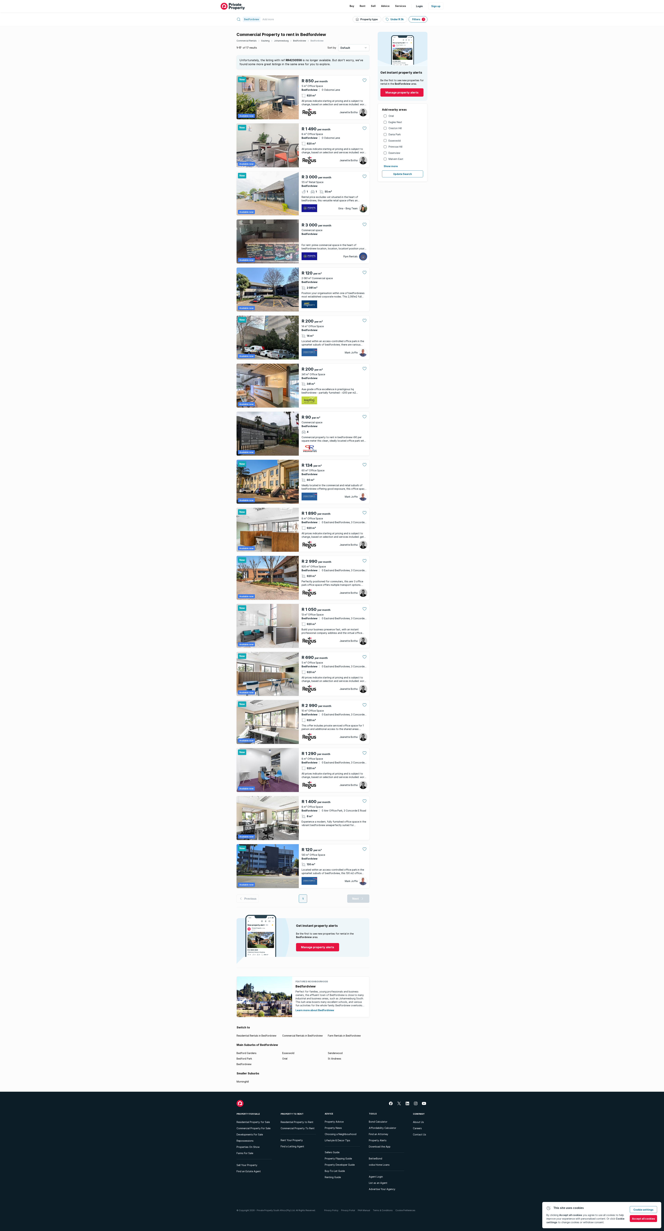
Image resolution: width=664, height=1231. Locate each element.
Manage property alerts (401, 92)
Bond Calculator (378, 1121)
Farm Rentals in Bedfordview (344, 1035)
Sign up (435, 6)
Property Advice (334, 1121)
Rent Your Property (292, 1140)
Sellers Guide (332, 1152)
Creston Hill (395, 128)
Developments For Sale (250, 1134)
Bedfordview (299, 40)
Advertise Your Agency (382, 1189)
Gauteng (265, 40)
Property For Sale (248, 1114)
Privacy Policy (331, 1210)
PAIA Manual (364, 1210)
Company (419, 1114)
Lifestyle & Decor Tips (337, 1140)
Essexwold (395, 140)
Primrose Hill (395, 146)
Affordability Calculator (382, 1127)
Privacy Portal (348, 1210)
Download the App (379, 1146)
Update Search (402, 173)
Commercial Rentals (247, 40)
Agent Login (376, 1176)
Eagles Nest (395, 122)
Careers (417, 1128)
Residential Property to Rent (297, 1122)
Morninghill (243, 1081)
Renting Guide (333, 1177)
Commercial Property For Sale (253, 1128)
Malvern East (396, 158)
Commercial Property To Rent (298, 1128)
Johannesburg (281, 40)
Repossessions (245, 1140)
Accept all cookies (643, 1218)
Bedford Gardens (246, 1053)
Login (419, 6)
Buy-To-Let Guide (335, 1170)
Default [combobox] (345, 47)
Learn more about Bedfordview (315, 1010)
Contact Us (419, 1134)
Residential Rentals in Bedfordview (256, 1035)
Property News (333, 1127)
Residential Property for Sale (253, 1122)
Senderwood (335, 1053)
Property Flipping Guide (338, 1158)
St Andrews (334, 1058)
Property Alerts (377, 1140)
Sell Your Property (247, 1165)
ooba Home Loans (379, 1164)
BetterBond (375, 1158)
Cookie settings (643, 1209)
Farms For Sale (245, 1153)
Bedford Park (244, 1058)
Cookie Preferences (405, 1210)
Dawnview (394, 152)
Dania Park (395, 134)
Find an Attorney (378, 1134)
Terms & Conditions (383, 1210)
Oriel (391, 115)
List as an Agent (378, 1182)
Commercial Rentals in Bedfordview (302, 1035)
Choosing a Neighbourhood (340, 1134)
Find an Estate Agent (249, 1171)
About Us (418, 1122)
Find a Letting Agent (292, 1146)
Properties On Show (248, 1146)
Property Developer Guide (340, 1164)
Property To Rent (292, 1114)
